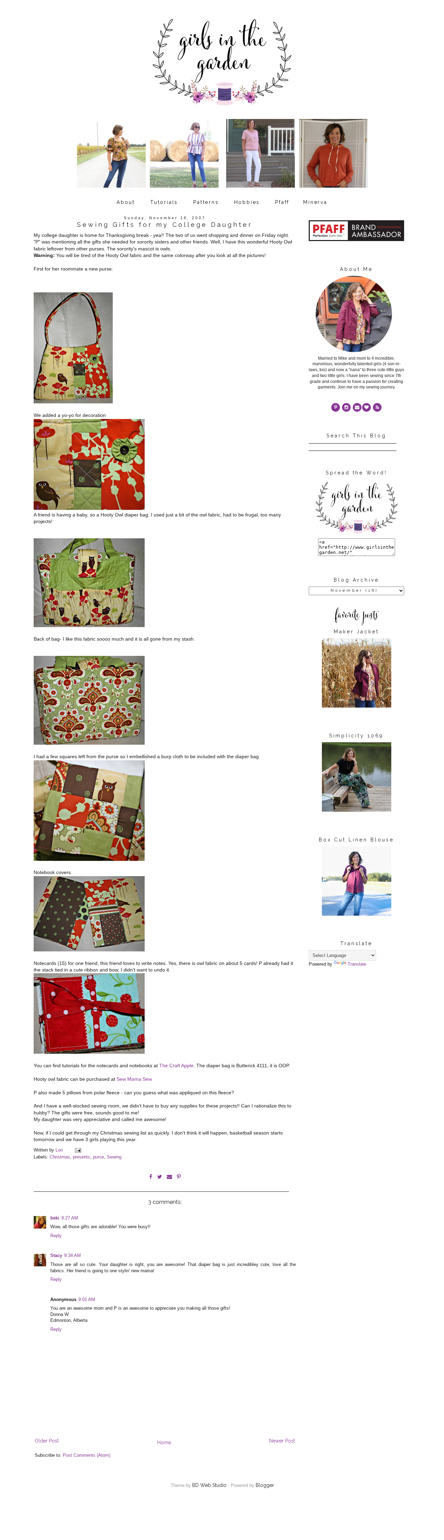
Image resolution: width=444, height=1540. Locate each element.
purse (98, 1157)
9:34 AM (72, 1255)
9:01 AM (86, 1299)
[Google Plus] (366, 407)
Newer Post (282, 1441)
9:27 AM (69, 1218)
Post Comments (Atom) (86, 1455)
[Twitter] (377, 407)
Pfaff (282, 202)
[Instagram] (346, 407)
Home (164, 1442)
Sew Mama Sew (134, 1079)
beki (54, 1218)
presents (81, 1157)
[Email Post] (78, 1150)
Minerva (315, 202)
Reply (56, 1235)
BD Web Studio (209, 1485)
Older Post (47, 1441)
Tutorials (164, 202)
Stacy (56, 1255)
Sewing (114, 1157)
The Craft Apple (176, 1065)
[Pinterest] (335, 407)
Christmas (60, 1157)
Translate (357, 964)
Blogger (265, 1485)
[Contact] (357, 407)
